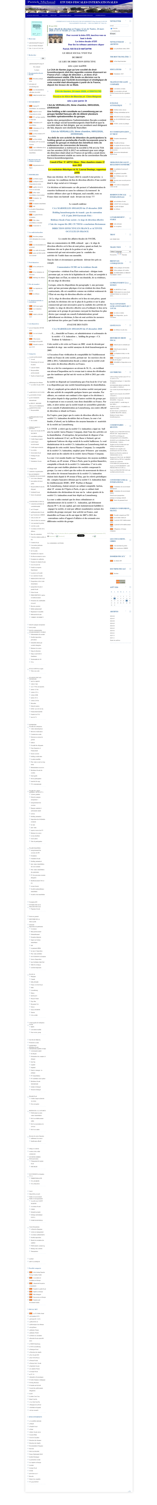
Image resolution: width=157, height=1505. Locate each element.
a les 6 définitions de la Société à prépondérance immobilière (37, 150)
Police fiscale (34, 592)
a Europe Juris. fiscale (35, 1363)
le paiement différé (36, 948)
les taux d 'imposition (36, 951)
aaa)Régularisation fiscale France (36, 417)
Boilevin (112, 453)
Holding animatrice (36, 816)
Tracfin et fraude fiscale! (37, 376)
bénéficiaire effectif (36, 1141)
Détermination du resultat (38, 634)
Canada (33, 979)
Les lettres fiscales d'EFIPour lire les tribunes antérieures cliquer (86, 43)
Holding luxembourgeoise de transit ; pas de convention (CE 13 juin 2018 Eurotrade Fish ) (77, 214)
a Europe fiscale (33, 1360)
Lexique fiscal (33, 1468)
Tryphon (112, 432)
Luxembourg (34, 990)
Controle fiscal (35, 542)
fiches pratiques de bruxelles (121, 268)
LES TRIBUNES (115, 239)
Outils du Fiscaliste (33, 15)
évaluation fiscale (35, 858)
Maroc (32, 993)
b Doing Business (34, 1382)
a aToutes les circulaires (35, 1335)
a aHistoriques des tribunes (36, 1324)
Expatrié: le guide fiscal (39, 1289)
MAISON (113, 440)
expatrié (33, 1065)
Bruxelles (33, 703)
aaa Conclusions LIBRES (38, 515)
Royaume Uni (35, 1004)
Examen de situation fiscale (38, 562)
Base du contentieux (36, 534)
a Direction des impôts (35, 1352)
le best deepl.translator (120, 61)
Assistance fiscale (36, 1206)
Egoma (112, 457)
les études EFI (118, 561)
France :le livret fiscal (37, 985)
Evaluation (34, 856)
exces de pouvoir (35, 565)
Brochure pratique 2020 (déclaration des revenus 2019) (37, 239)
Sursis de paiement (36, 495)
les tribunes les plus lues (120, 330)
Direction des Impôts (35, 1443)
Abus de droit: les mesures (38, 520)
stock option (34, 838)
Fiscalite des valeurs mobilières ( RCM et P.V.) (36, 791)
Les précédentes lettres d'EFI (122, 48)
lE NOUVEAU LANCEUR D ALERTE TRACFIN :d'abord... (118, 412)
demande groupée (35, 1212)
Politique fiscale (35, 455)
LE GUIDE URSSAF (120, 517)
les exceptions (118, 226)
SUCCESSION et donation (38, 956)
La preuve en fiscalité (36, 573)
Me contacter (36, 67)
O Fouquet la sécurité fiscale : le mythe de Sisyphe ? (120, 359)
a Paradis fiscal (33, 1426)
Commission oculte (36, 734)
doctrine (116, 573)
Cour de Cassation (34, 1437)
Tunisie (33, 1012)
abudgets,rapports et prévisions (34, 427)
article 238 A (34, 698)
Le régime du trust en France (122, 145)
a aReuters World (34, 1333)
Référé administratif (36, 609)
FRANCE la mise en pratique (122, 117)
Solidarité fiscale (35, 492)
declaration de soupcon (37, 553)
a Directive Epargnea (36, 1229)
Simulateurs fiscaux (36, 461)
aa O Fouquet (34, 509)
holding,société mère (36, 756)
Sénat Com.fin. (33, 1399)
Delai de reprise (35, 706)
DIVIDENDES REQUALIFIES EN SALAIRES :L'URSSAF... (120, 386)
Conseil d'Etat (33, 1435)
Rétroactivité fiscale (36, 614)
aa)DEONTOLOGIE (35, 408)
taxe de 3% (34, 717)
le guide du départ (119, 206)
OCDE (31, 1024)
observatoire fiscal (36, 453)
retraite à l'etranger (36, 1087)
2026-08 (112, 616)
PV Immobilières (35, 1076)
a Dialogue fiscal (33, 1349)
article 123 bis (35, 689)
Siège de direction (36, 651)
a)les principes (118, 224)
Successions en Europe (39, 1297)
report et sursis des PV (37, 830)
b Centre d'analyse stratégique (37, 1380)
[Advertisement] (120, 655)
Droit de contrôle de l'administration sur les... (119, 454)
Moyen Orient (35, 998)
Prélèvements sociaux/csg (38, 1246)
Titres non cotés (35, 671)
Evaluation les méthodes (37, 559)
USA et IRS (34, 1015)
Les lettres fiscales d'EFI (37, 385)
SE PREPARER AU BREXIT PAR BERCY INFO (120, 274)
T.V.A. (31, 1176)
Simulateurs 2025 (119, 74)
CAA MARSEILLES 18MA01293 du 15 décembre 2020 (77, 208)
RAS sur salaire (35, 1129)
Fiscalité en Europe (119, 143)
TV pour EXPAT (34, 1482)
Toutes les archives (115, 640)
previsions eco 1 (33, 1473)
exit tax (33, 814)
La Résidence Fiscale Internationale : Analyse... (119, 441)
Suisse (32, 1007)
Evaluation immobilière (39, 203)
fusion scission (35, 754)
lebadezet (112, 449)
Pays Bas (33, 1001)
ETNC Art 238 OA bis (37, 709)
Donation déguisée (36, 937)
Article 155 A (34, 692)
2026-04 (112, 626)
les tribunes (36, 294)
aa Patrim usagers (38, 179)
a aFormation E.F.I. (34, 1316)
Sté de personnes (33, 1159)
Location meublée (35, 759)
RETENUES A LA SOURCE (37, 1110)
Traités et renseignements (36, 1198)
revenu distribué (35, 836)
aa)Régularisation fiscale (37, 512)
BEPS (32, 1027)
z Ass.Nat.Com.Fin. (34, 1402)
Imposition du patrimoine (36, 926)
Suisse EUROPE (35, 1009)
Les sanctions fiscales (37, 576)
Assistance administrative (38, 1235)
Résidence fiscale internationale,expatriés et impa (37, 1047)
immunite (31, 925)
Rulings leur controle (36, 1248)
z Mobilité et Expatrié (35, 1407)
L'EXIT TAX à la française (121, 204)
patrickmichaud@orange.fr (36, 43)
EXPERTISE (32, 724)
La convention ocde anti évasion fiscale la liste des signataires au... (120, 93)
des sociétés (34, 420)
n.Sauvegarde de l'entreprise (36, 1023)
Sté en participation (36, 778)
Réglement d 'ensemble (37, 612)
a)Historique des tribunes (36, 382)
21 (126, 600)
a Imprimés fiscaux (34, 1366)
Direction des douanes (35, 1440)
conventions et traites (119, 89)
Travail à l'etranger (36, 1089)
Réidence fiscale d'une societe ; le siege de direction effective (77, 219)
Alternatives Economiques (36, 1377)
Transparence (34, 1251)
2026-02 (112, 630)
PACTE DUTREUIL (35, 1040)
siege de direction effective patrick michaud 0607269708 (70, 533)
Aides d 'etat (34, 684)
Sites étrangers (37, 1294)
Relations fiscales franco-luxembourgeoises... (117, 416)
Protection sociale (34, 1042)
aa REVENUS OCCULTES (36, 392)
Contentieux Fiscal (65, 15)
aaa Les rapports (35, 681)
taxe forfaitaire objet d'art (37, 962)
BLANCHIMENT (34, 474)
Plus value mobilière (36, 954)
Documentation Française (36, 1446)
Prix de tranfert (35, 1104)
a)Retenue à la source (36, 1138)
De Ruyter (34, 1054)
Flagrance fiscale (35, 909)
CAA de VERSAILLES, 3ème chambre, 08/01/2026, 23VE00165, (77, 132)
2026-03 (112, 628)
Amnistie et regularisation (36, 471)
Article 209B (34, 695)
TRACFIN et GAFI (34, 1194)
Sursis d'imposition (36, 959)
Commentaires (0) (100, 533)
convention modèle (36, 1029)
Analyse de (77, 96)
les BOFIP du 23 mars (120, 289)
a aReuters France (34, 1330)
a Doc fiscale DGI (34, 1355)
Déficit (33, 742)
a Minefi (31, 1424)
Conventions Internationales (83, 15)
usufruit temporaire (36, 967)
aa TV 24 (31, 1374)
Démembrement (35, 934)
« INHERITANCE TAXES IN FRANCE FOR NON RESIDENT (74, 21)
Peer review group (36, 1032)
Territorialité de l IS (36, 659)
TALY (31, 1191)
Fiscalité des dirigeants (37, 745)
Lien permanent (90, 533)
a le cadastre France (34, 1369)
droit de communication (35, 630)
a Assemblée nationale (35, 1421)
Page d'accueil (96, 21)
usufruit (31, 1259)
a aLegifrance (32, 1327)
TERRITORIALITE (36, 1178)
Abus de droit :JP (35, 517)
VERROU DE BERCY (37, 617)
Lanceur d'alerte (35, 367)
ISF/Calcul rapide (38, 306)
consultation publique (37, 436)
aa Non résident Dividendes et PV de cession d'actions (37, 141)
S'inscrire (114, 28)
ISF (34, 206)
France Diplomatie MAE (36, 1454)
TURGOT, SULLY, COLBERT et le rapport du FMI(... (120, 407)
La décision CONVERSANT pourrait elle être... (120, 462)
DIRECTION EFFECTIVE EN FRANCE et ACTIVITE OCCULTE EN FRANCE (77, 230)
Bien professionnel (36, 931)
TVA (32, 662)
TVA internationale (36, 784)
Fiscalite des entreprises (35, 726)
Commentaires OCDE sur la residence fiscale (77, 267)
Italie (32, 987)
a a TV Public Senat (38, 1313)
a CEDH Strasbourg (34, 1344)
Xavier (112, 466)
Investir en (32, 974)
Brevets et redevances (37, 731)
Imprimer (51, 536)
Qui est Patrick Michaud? (36, 45)
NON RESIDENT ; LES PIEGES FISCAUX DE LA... (120, 466)
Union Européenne (34, 1227)
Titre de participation (36, 841)
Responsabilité (35, 410)
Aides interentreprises (37, 729)
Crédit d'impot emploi (37, 439)
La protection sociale (34, 1460)
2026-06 (112, 621)
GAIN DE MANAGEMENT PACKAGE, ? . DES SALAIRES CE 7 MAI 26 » (88, 22)
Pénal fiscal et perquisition (117, 495)
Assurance (34, 929)
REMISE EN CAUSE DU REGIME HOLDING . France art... (120, 399)
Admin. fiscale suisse (35, 1432)
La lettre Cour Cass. (34, 1396)
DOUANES (32, 627)
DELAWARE (34, 982)
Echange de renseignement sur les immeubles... (119, 437)
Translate (124, 255)
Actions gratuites (35, 794)
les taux (33, 825)
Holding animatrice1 (36, 861)
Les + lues (45, 15)
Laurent (112, 461)
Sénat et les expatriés (34, 1479)
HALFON (113, 436)
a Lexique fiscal (33, 1371)
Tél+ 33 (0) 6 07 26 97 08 (36, 48)
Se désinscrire (116, 31)
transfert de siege (35, 781)
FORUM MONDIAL (37, 1220)
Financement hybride (36, 711)
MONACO (34, 996)
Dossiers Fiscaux (100, 15)
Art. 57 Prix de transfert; (37, 687)
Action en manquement (37, 1232)
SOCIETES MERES (35, 1157)
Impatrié (33, 1067)
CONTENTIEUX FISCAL (36, 501)
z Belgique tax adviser (35, 1405)
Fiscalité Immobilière (35, 848)
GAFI (31, 1393)
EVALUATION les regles (36, 668)
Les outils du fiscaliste (39, 250)
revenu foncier (35, 886)
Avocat (33, 359)
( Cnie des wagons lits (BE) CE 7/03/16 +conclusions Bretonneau (76, 224)
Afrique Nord (33, 469)
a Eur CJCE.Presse (34, 1358)
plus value (33, 827)
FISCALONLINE (34, 1451)
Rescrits (31, 1476)
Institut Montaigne (34, 1457)
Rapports (33, 458)
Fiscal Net (54, 15)
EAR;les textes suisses (120, 110)
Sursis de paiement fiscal (120, 500)
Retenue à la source (36, 648)
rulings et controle (34, 1148)
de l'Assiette (34, 551)
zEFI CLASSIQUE (34, 1261)
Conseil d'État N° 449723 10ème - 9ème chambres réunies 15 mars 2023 (77, 163)
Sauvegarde (34, 776)
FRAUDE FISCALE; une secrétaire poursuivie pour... (120, 471)
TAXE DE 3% (37, 226)
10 (114, 598)
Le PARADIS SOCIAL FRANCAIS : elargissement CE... (120, 432)
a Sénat (31, 1429)
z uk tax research (33, 1410)
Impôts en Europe (38, 1291)
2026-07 (112, 618)
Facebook (61, 536)
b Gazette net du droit (35, 1385)
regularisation (33, 1045)
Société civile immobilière (38, 894)
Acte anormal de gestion (37, 523)
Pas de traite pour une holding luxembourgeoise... (119, 445)
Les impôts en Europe (35, 1462)
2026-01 (112, 633)
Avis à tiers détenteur (36, 478)
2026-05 (112, 623)
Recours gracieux (35, 606)
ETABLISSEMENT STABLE (37, 632)
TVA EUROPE (35, 1181)
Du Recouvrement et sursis (38, 556)
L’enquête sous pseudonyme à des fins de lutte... (119, 449)
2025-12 (112, 635)
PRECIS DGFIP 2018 (39, 95)
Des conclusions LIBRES (121, 548)
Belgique (33, 976)
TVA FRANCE (35, 1184)
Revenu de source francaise (36, 1136)
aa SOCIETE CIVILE (35, 395)
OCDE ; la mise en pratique (121, 123)
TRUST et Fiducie (36, 965)
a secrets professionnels (35, 357)
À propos (36, 70)
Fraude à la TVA (35, 714)
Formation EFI (33, 902)
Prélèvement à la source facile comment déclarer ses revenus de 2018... (120, 294)
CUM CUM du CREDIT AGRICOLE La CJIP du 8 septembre (120, 458)
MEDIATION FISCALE (38, 578)
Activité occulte (35, 526)
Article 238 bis (35, 700)
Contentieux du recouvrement (37, 476)
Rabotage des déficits (39, 277)
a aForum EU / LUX (34, 1319)
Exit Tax (33, 1062)
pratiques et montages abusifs (118, 498)
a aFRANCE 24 (33, 1322)
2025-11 (112, 638)
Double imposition (36, 1237)
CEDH (33, 1209)
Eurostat (31, 1448)
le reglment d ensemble (120, 173)
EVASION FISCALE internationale (35, 678)
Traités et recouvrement (35, 1197)
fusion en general (34, 916)
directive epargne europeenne (37, 625)
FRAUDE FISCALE (35, 906)
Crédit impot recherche (37, 447)
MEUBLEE (34, 1166)
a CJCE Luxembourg (35, 1346)
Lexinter (31, 1465)
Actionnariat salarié (36, 1051)
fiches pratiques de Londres (121, 270)
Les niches (34, 450)
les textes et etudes (119, 313)
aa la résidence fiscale (120, 201)
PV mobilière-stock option (38, 1078)
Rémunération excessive (37, 767)
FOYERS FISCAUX (35, 905)
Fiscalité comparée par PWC (121, 515)
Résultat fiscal (33, 1096)
